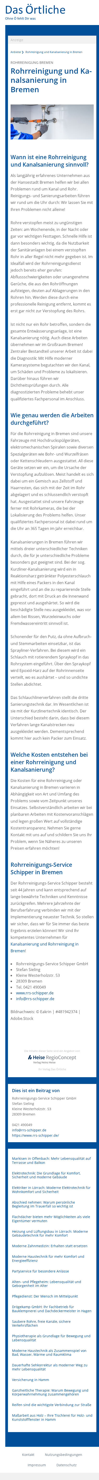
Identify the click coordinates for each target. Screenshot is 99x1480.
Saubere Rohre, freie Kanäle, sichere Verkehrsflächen (41, 1324)
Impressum (37, 1465)
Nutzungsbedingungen (63, 1454)
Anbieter (16, 52)
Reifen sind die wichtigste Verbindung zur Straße (51, 1405)
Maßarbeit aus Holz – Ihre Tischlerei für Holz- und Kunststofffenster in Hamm (52, 1417)
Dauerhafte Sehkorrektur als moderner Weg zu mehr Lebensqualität (49, 1367)
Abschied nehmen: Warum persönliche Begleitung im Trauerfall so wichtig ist (43, 1204)
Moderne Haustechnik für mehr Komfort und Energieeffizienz (48, 1259)
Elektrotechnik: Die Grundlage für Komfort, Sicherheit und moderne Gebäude (46, 1175)
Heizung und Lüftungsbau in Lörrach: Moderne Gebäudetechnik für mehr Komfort (50, 1234)
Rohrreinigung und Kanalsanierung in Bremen (53, 52)
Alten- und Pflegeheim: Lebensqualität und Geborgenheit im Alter (46, 1284)
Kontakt (28, 1454)
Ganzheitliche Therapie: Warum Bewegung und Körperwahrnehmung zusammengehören (50, 1392)
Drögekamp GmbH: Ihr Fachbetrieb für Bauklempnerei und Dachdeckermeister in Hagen (52, 1309)
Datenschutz (66, 1465)
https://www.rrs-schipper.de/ (35, 1135)
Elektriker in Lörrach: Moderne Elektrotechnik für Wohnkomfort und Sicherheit (51, 1190)
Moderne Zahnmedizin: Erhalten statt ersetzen (49, 1246)
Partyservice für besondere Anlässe (40, 1271)
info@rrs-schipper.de (35, 998)
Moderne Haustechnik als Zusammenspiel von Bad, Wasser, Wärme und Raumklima (49, 1353)
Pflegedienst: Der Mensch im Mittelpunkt (45, 1296)
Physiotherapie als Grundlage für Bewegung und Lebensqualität (51, 1338)
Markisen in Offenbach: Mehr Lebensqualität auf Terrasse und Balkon (51, 1161)
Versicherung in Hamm (30, 1380)
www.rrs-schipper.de (35, 993)
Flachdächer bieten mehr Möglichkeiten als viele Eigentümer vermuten (51, 1219)
